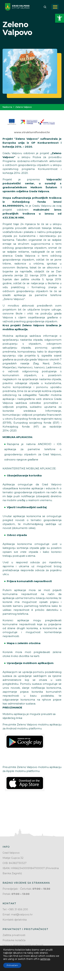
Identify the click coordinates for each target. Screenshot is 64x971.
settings (45, 959)
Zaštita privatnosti (14, 935)
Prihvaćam (12, 965)
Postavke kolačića (14, 940)
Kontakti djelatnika (15, 919)
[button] (59, 18)
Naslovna (7, 107)
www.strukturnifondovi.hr (32, 132)
